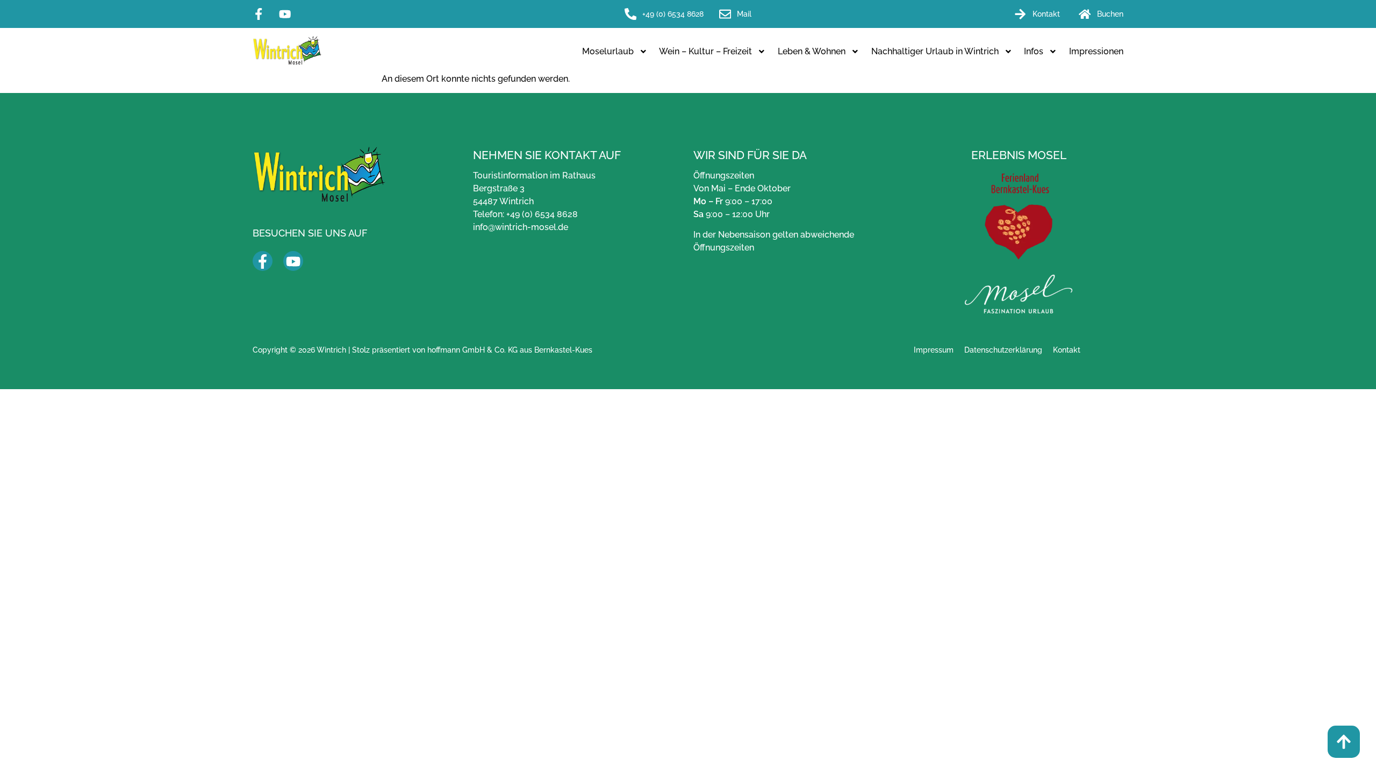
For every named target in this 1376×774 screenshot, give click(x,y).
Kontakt (1066, 349)
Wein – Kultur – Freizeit (705, 51)
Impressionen (1096, 51)
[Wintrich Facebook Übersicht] (262, 261)
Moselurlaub (608, 51)
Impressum (934, 349)
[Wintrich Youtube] (288, 14)
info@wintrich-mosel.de (520, 227)
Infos (1033, 51)
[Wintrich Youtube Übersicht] (293, 261)
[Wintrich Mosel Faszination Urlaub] (1018, 294)
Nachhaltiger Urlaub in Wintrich (935, 51)
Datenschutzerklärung (1003, 349)
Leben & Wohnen (811, 51)
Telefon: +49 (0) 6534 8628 (525, 214)
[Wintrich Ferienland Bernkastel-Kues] (1019, 216)
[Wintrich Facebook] (261, 14)
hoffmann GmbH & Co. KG (472, 349)
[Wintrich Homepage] (287, 50)
